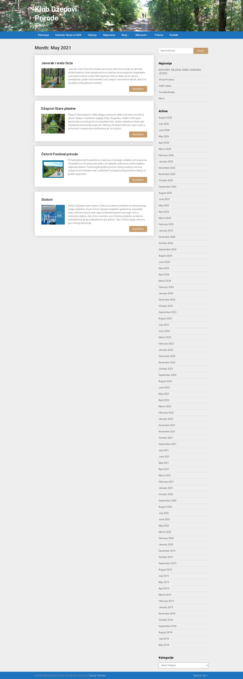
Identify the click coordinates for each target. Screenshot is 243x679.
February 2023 (166, 343)
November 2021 (167, 431)
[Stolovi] (53, 214)
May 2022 (164, 394)
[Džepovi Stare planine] (53, 123)
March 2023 (165, 337)
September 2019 (167, 563)
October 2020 (166, 494)
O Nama (159, 35)
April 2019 (164, 588)
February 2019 (166, 601)
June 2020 (164, 519)
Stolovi (47, 200)
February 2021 (166, 481)
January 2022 (166, 419)
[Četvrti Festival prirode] (53, 168)
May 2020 (164, 525)
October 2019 (166, 557)
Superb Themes (97, 675)
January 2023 (166, 350)
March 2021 (165, 475)
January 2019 (166, 607)
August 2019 (165, 569)
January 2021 (166, 488)
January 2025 (166, 230)
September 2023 (167, 312)
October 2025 (166, 180)
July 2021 (164, 450)
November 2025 (167, 174)
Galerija (92, 35)
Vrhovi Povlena (166, 79)
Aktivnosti (140, 35)
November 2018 (167, 613)
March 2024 (165, 281)
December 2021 (167, 425)
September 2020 (167, 500)
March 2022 (165, 406)
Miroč (161, 98)
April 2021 (164, 469)
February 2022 (166, 412)
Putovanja (43, 35)
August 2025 (165, 193)
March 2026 (165, 149)
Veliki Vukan (165, 86)
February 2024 (166, 287)
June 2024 (164, 262)
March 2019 (165, 594)
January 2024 (166, 293)
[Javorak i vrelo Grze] (53, 77)
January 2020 (166, 544)
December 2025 (167, 168)
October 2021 (166, 437)
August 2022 (165, 381)
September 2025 (167, 186)
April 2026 (164, 142)
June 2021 (164, 456)
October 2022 (166, 368)
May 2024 (164, 268)
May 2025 (164, 205)
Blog (124, 35)
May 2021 (164, 463)
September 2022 (167, 375)
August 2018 (165, 632)
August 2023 (165, 318)
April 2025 (164, 211)
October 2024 (166, 243)
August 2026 (165, 117)
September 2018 (167, 626)
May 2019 (164, 582)
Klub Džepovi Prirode (56, 13)
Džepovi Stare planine (58, 109)
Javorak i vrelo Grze (57, 63)
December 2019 (167, 550)
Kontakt (174, 35)
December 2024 (167, 237)
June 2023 (164, 331)
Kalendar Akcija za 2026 (68, 35)
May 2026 (164, 136)
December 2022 (167, 356)
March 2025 (165, 218)
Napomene (109, 35)
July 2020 (164, 513)
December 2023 (167, 299)
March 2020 (165, 532)
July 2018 (164, 638)
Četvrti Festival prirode (59, 154)
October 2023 (166, 306)
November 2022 (167, 362)
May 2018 (164, 645)
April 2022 (164, 400)
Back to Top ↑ (201, 675)
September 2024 (167, 249)
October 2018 (166, 620)
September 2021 (167, 444)
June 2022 (164, 387)
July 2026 (164, 124)
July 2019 (164, 576)
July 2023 (164, 324)
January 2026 (166, 161)
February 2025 (166, 224)
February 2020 (166, 538)
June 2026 (164, 130)
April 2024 (164, 274)
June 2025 (164, 199)
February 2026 (166, 155)
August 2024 (165, 255)
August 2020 (165, 507)
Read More (138, 89)
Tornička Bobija (167, 92)
